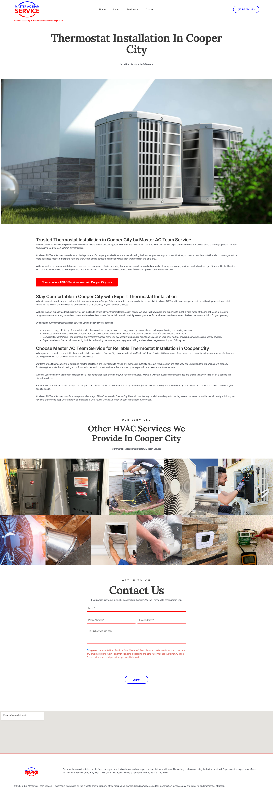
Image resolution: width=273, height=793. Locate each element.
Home (102, 9)
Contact (150, 9)
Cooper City (25, 20)
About (116, 9)
